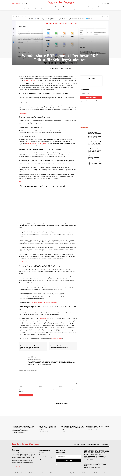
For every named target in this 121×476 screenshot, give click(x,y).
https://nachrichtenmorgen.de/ (35, 359)
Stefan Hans (16, 432)
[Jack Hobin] (22, 360)
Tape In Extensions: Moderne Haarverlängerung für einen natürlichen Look (95, 163)
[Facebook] (84, 82)
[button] (25, 3)
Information (60, 51)
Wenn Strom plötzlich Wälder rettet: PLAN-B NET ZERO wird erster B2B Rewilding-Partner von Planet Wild (95, 144)
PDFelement (42, 318)
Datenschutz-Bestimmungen (88, 101)
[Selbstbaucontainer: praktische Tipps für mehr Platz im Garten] (83, 157)
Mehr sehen (22, 181)
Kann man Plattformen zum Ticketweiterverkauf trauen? (59, 346)
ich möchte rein (90, 97)
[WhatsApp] (94, 82)
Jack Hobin (55, 68)
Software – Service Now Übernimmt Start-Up (44, 302)
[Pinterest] (91, 82)
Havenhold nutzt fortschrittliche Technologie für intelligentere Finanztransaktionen (30, 347)
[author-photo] (13, 432)
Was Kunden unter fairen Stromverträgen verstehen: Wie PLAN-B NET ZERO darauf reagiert (94, 151)
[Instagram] (16, 466)
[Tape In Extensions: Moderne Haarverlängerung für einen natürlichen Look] (83, 163)
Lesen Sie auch (23, 113)
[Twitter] (88, 82)
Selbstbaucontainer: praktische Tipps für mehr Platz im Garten (94, 157)
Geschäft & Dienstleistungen (91, 454)
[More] (97, 82)
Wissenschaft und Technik (90, 460)
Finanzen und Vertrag (89, 467)
